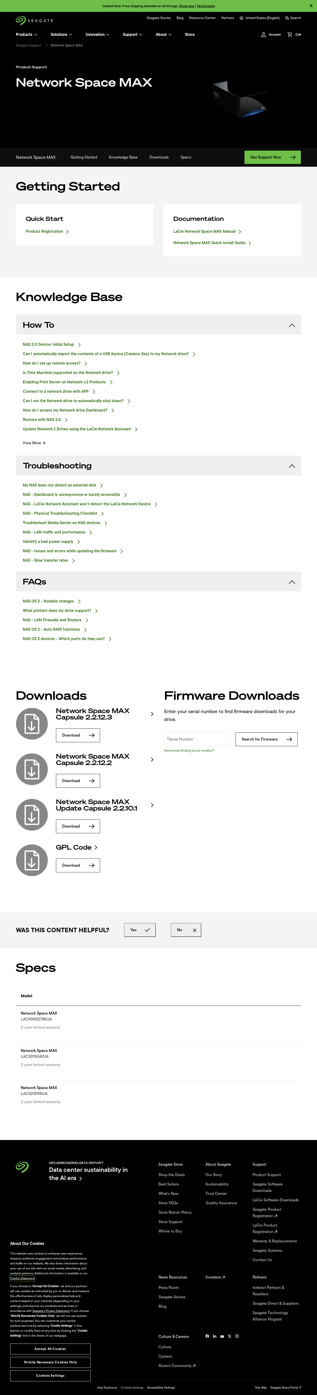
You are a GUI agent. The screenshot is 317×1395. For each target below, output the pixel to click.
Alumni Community (175, 1366)
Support (130, 34)
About (161, 34)
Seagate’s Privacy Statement (51, 1310)
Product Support (267, 1175)
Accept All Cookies (50, 1348)
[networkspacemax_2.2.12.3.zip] (32, 724)
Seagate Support (29, 45)
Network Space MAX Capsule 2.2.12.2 (93, 759)
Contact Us (263, 1260)
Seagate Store (171, 1164)
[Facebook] (207, 1351)
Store (190, 34)
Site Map (261, 1387)
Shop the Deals (172, 1175)
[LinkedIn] (214, 1351)
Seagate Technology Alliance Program (270, 1316)
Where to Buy (170, 1231)
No (179, 930)
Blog (180, 18)
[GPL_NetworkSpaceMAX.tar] (32, 860)
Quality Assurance (222, 1203)
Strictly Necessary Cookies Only (50, 1362)
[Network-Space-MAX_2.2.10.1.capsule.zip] (32, 815)
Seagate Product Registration (267, 1212)
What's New (169, 1193)
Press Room (169, 1287)
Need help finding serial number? (189, 750)
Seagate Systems (268, 1250)
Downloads (159, 157)
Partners (227, 18)
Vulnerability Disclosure (101, 1387)
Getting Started (84, 157)
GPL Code (74, 847)
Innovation (95, 34)
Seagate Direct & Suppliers (276, 1303)
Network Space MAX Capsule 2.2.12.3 (93, 714)
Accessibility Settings (161, 1388)
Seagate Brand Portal (284, 1387)
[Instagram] (237, 1351)
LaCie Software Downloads (276, 1200)
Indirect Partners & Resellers (268, 1290)
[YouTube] (222, 1351)
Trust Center (217, 1193)
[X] (229, 1351)
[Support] (140, 35)
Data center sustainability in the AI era (88, 1174)
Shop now (186, 6)
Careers (165, 1356)
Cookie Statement (22, 1278)
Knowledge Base (123, 157)
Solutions (59, 34)
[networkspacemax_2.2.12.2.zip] (32, 769)
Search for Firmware (260, 739)
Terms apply (206, 6)
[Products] (35, 35)
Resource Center (202, 18)
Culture (165, 1347)
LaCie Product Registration (265, 1228)
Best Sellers (169, 1184)
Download (71, 735)
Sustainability (218, 1184)
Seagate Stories (159, 18)
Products (24, 34)
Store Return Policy (175, 1212)
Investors (214, 1277)
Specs (186, 157)
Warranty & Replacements (275, 1241)
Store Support (170, 1222)
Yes (133, 930)
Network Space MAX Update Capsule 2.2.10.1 (96, 805)
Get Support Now (265, 157)
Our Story (214, 1175)
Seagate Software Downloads (268, 1187)
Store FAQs (168, 1203)
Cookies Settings (132, 1387)
